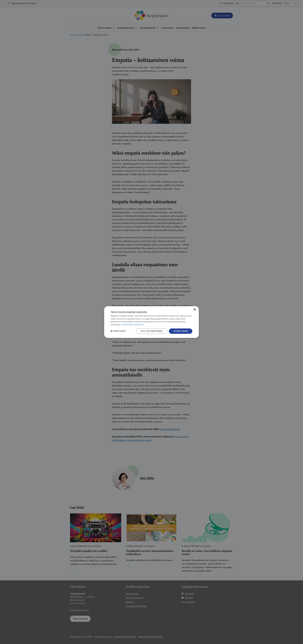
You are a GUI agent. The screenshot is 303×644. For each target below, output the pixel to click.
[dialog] (151, 322)
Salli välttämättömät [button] (152, 331)
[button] (118, 331)
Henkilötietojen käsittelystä (133, 324)
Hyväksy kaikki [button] (180, 331)
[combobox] (195, 309)
